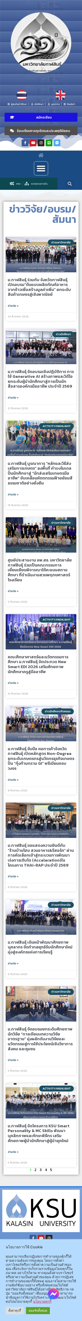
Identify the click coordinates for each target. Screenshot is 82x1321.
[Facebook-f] (25, 142)
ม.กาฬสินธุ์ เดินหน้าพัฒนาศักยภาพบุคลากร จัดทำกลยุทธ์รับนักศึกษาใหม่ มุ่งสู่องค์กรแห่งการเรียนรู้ (40, 947)
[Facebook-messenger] (57, 142)
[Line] (49, 142)
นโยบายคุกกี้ (42, 1302)
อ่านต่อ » (13, 306)
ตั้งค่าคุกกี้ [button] (14, 1310)
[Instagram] (41, 142)
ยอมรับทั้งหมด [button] (38, 1310)
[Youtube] (33, 142)
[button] (41, 117)
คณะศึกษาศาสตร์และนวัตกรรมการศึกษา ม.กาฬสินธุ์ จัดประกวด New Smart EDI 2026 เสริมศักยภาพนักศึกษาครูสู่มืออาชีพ (38, 664)
